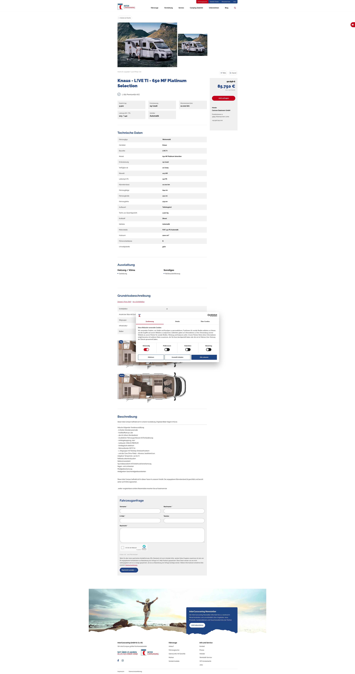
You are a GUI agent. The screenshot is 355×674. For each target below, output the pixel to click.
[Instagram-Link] (123, 660)
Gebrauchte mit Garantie (177, 654)
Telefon (166, 516)
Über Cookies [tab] (205, 321)
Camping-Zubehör (196, 8)
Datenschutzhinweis (131, 565)
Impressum (121, 671)
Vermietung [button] (168, 8)
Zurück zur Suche (125, 18)
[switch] (167, 349)
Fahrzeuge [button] (154, 8)
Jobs (234, 1)
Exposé (233, 73)
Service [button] (181, 8)
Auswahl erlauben (177, 357)
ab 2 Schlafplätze (138, 302)
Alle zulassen (204, 357)
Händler (202, 654)
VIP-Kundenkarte (205, 661)
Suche (234, 8)
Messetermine (226, 1)
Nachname (168, 506)
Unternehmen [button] (214, 8)
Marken (171, 657)
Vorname (123, 506)
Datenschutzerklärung (135, 671)
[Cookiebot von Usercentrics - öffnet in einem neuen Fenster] (209, 315)
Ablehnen (151, 357)
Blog (226, 8)
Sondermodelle (174, 661)
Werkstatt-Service (206, 657)
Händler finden (214, 1)
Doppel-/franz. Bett (124, 302)
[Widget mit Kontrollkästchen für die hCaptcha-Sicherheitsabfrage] (134, 547)
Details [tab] (177, 321)
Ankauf (171, 646)
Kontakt (202, 646)
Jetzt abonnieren (197, 625)
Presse (202, 650)
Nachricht (124, 526)
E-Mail (122, 516)
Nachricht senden (128, 570)
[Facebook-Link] (118, 660)
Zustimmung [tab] (150, 321)
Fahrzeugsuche (202, 1)
